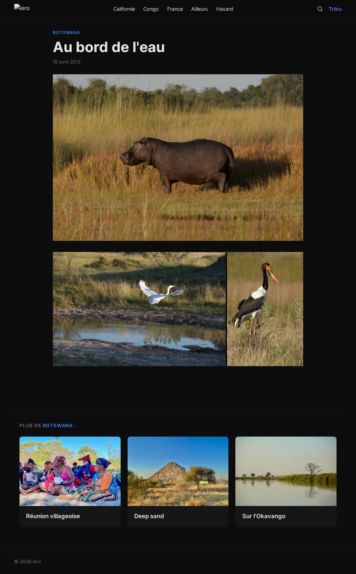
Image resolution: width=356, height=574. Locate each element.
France (175, 9)
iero (37, 561)
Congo (151, 9)
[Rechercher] (320, 9)
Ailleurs (199, 9)
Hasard (224, 9)
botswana (66, 32)
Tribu (335, 9)
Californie (124, 9)
